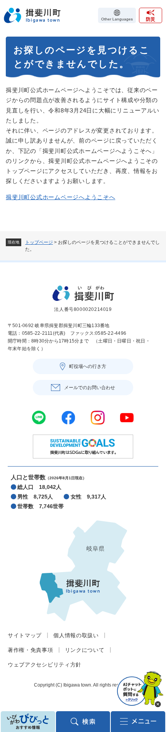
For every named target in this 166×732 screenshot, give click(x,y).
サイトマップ (25, 635)
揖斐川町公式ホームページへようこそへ (60, 197)
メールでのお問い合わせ (89, 387)
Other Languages (117, 19)
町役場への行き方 (87, 366)
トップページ (39, 242)
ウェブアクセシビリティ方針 (44, 664)
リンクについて (85, 650)
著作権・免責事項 (30, 650)
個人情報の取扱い (76, 635)
